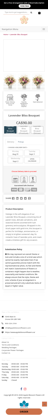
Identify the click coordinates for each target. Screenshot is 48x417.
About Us (5, 342)
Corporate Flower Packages (13, 350)
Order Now (24, 6)
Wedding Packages (9, 347)
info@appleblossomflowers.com (18, 328)
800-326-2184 (11, 323)
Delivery (10, 142)
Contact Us (6, 353)
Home (5, 34)
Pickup (21, 142)
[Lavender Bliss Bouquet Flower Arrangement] (9, 81)
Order (24, 411)
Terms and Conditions (10, 345)
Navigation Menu (10, 29)
